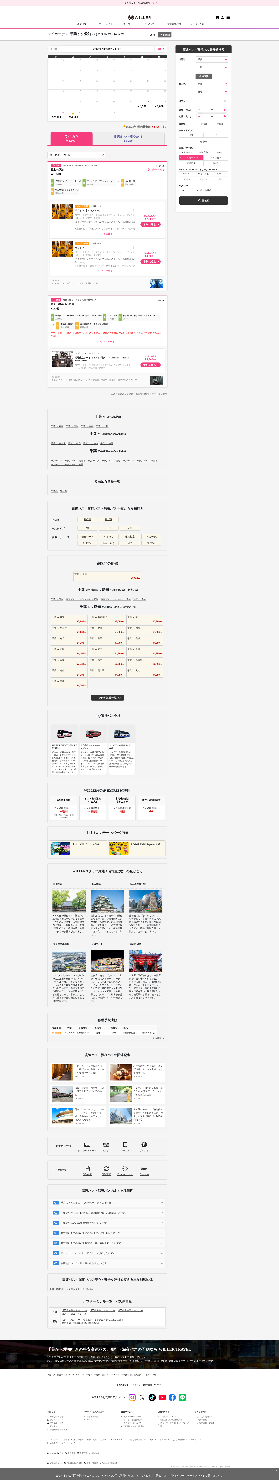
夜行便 (108, 519)
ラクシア (80, 247)
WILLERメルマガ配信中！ (135, 1426)
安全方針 (54, 1426)
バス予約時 (202, 1420)
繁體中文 (71, 1453)
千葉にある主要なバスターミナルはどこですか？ (87, 1202)
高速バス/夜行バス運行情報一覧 (139, 3)
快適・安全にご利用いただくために (174, 1424)
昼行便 (87, 519)
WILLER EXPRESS (75, 1463)
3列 (109, 528)
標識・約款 (92, 1439)
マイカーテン (151, 536)
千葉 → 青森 (57, 426)
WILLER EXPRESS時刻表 (171, 1420)
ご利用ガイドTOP (168, 1416)
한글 (62, 1453)
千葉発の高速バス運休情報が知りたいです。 (85, 1223)
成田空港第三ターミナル (130, 1310)
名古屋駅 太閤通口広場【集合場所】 (81, 1323)
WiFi (130, 543)
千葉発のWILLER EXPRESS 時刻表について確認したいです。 (94, 1213)
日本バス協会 (57, 1289)
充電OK (151, 543)
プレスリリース (56, 1420)
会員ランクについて (132, 1423)
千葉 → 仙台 (74, 443)
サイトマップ (163, 1439)
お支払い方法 (63, 1146)
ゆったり (109, 536)
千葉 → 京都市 (90, 443)
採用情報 (65, 1439)
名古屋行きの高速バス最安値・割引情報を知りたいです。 (92, 1243)
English (53, 1453)
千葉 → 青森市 (58, 443)
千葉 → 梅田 (106, 443)
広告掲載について (196, 1439)
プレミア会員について (133, 1420)
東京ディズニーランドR (74, 1314)
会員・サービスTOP (132, 1416)
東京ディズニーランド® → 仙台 (104, 460)
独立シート (87, 536)
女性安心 (87, 543)
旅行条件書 (78, 1439)
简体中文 (83, 1453)
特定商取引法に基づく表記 (141, 1439)
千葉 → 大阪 (102, 426)
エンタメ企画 (197, 24)
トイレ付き (109, 543)
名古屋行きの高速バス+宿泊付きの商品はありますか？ (90, 1233)
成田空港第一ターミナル (74, 1310)
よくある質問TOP (204, 1416)
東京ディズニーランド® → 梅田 (67, 464)
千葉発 (54, 491)
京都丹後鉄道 (174, 24)
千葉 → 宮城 (72, 426)
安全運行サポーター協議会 (79, 1289)
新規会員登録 (92, 1416)
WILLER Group (56, 1463)
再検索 (205, 200)
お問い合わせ (179, 1439)
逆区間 (166, 35)
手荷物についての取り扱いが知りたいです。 (85, 1263)
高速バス (81, 24)
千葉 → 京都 (87, 426)
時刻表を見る (157, 169)
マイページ (91, 1420)
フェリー (127, 24)
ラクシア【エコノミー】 (88, 210)
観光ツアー (151, 24)
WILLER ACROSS (109, 1463)
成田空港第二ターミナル (102, 1310)
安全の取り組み (56, 1423)
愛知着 (63, 491)
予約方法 (61, 1170)
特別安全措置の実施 (58, 1429)
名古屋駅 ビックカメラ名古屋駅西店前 (103, 1319)
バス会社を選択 (204, 190)
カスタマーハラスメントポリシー (64, 1443)
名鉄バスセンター (71, 1319)
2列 (87, 528)
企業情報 (54, 1439)
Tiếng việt (95, 1453)
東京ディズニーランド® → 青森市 (68, 460)
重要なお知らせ (56, 1416)
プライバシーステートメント (113, 1439)
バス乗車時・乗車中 (206, 1423)
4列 (130, 528)
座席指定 (130, 536)
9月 (159, 49)
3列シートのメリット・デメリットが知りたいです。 (89, 1253)
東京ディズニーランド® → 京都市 (140, 460)
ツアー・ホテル (105, 24)
